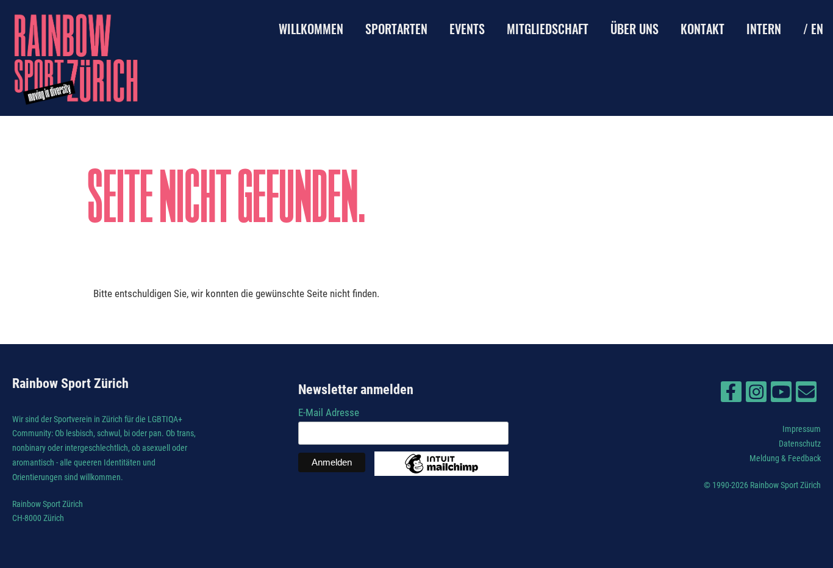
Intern (763, 29)
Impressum (801, 429)
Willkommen (311, 29)
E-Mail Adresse (328, 412)
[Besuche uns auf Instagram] (756, 395)
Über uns (634, 29)
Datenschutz (800, 443)
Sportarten (396, 29)
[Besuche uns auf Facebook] (731, 395)
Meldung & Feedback (785, 458)
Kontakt (702, 29)
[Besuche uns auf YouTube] (781, 395)
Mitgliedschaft (547, 29)
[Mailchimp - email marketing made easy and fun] (441, 472)
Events (467, 29)
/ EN (813, 29)
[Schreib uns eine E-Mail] (806, 395)
